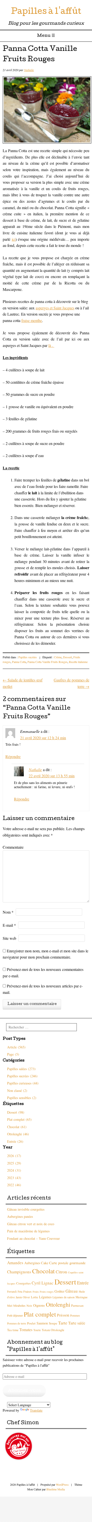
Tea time (12, 1330)
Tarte (62, 1323)
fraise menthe (31, 320)
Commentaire (13, 847)
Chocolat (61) (16, 1126)
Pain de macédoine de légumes (28, 1231)
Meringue (82, 1297)
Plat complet (40, 1314)
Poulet (31, 1323)
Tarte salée (76, 1323)
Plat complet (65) (19, 1119)
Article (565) (16, 1047)
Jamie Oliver (23, 1297)
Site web (9, 938)
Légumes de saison (64, 1297)
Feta (20, 1291)
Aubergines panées (20, 1216)
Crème (58, 657)
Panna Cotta (19, 662)
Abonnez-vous (24, 1391)
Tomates (25, 1329)
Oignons (39, 1305)
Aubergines (32, 1263)
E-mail (9, 925)
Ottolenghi (58, 1304)
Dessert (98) (15, 1112)
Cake (44, 1263)
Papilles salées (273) (21, 1068)
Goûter (59, 1291)
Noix (29, 1305)
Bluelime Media (55, 1489)
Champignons (19, 1272)
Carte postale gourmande (67, 1262)
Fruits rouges (46, 1291)
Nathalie (29, 70)
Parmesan (77, 1305)
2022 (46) (14, 1184)
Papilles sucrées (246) (22, 1076)
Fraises (27, 1291)
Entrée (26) (15, 1141)
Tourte (37, 1330)
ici (13, 239)
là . (51, 345)
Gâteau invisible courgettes (25, 1209)
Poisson (63, 1315)
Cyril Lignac (42, 1283)
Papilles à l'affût (46, 12)
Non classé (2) (17, 1090)
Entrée (83, 1283)
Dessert (67, 657)
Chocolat (43, 1271)
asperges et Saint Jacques (55, 307)
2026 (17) (14, 1155)
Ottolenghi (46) (18, 1134)
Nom (8, 912)
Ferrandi (12, 1291)
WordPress (62, 1484)
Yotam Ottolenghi (53, 1330)
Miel (9, 1305)
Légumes (45, 1297)
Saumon (42, 1323)
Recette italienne (78, 662)
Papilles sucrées (27, 657)
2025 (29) (14, 1163)
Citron (61, 1272)
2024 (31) (14, 1170)
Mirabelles (19, 1305)
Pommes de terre (16, 1323)
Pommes (75, 1315)
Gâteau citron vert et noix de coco (30, 1224)
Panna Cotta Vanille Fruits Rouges (47, 662)
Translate (36, 1410)
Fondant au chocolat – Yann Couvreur (33, 1238)
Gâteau (72, 1291)
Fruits (36, 1291)
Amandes (15, 1262)
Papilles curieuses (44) (23, 1083)
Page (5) (13, 1054)
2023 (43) (14, 1177)
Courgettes (23, 1283)
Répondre (13, 756)
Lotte (34, 1297)
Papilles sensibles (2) (21, 1097)
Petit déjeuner (15, 1315)
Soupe (53, 1323)
